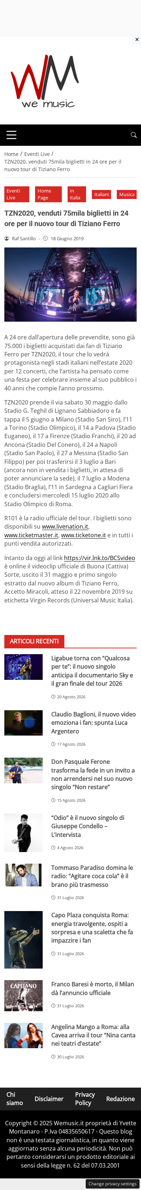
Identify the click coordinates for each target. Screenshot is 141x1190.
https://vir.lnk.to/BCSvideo (99, 558)
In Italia (75, 194)
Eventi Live (13, 194)
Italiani (101, 194)
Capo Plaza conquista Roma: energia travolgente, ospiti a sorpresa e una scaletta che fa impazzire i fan (92, 927)
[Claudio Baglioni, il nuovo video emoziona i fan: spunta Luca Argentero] (23, 723)
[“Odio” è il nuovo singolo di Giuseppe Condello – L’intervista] (23, 833)
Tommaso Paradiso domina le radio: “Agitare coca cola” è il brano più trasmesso (92, 876)
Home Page (44, 194)
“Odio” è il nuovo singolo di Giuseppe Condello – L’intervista (87, 826)
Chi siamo (15, 1099)
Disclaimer (49, 1099)
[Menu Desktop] (11, 134)
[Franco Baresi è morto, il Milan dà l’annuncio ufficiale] (23, 995)
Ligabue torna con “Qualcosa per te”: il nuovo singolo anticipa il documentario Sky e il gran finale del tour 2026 (92, 670)
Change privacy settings (113, 1184)
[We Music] (45, 80)
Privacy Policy (85, 1099)
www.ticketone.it (83, 535)
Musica (126, 194)
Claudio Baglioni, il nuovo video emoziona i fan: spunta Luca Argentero (93, 722)
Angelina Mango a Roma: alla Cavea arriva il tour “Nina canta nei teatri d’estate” (93, 1035)
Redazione (120, 1099)
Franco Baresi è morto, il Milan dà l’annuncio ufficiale (92, 988)
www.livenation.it (65, 526)
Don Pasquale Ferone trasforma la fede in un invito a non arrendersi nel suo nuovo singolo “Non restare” (93, 774)
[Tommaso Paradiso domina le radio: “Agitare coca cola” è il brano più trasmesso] (23, 875)
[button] (134, 135)
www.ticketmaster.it (31, 535)
